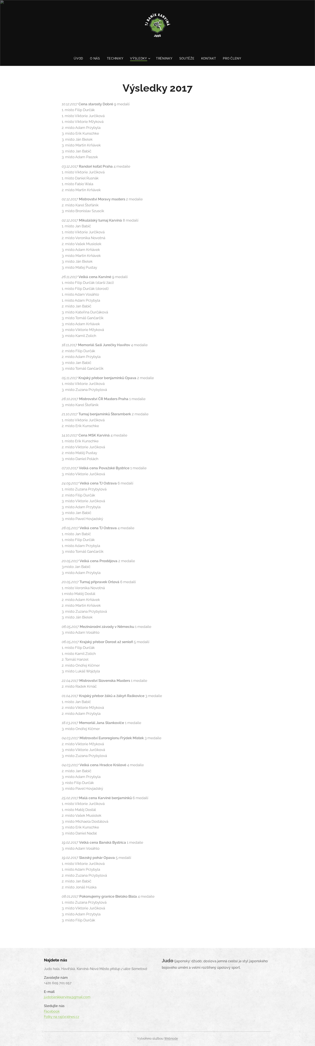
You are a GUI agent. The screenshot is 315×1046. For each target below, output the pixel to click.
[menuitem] (80, 58)
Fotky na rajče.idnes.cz (61, 1017)
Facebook (52, 1011)
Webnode (171, 1038)
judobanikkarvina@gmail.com (67, 997)
